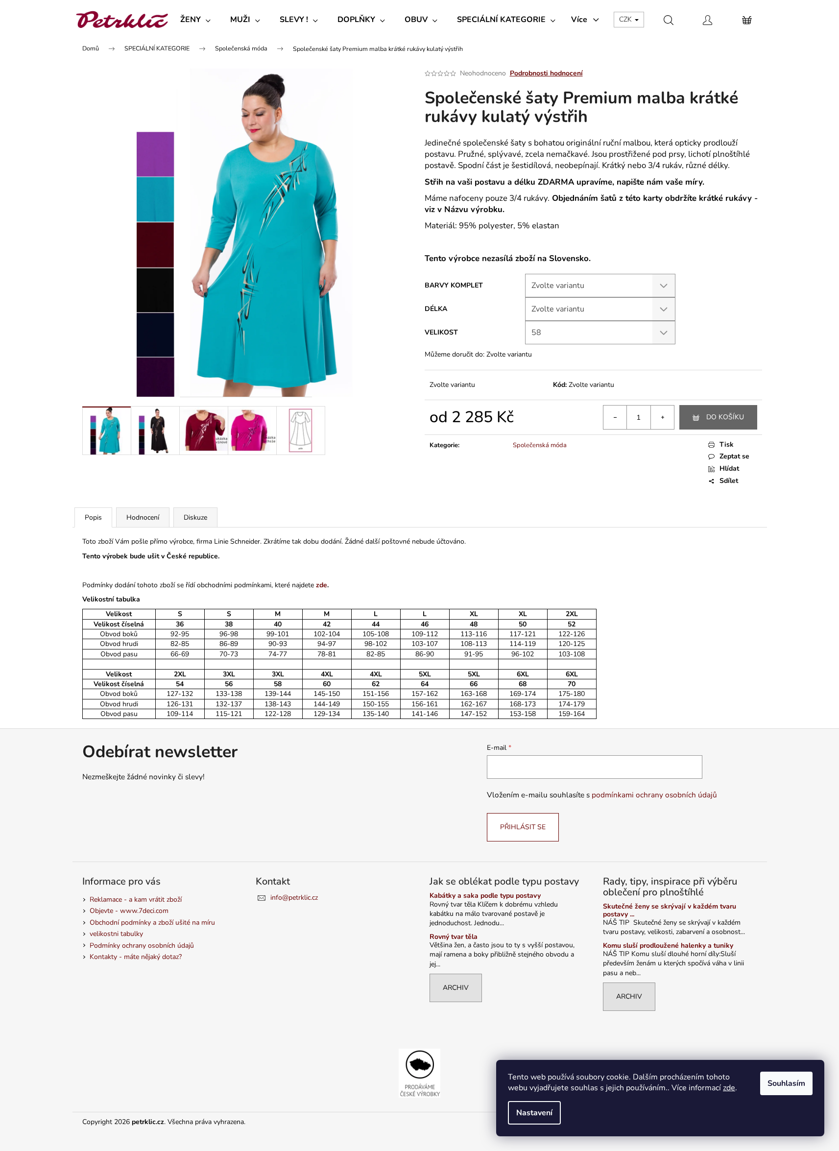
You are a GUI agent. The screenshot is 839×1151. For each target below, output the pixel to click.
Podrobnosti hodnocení (546, 73)
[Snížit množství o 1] (615, 417)
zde (729, 1087)
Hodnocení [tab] (142, 517)
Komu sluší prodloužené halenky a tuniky (668, 945)
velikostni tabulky (116, 933)
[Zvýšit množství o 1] (662, 417)
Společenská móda (540, 445)
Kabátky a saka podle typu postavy (485, 895)
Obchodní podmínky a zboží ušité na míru (152, 922)
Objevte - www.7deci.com (129, 910)
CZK (626, 19)
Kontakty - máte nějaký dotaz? (136, 956)
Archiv (456, 987)
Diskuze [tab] (195, 517)
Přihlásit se (523, 827)
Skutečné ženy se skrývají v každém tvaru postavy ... (669, 910)
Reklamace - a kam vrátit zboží (136, 899)
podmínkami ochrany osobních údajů (654, 795)
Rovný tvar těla (454, 936)
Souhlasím (786, 1083)
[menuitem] (195, 19)
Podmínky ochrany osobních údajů (142, 945)
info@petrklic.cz (294, 897)
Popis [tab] (93, 517)
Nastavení (534, 1112)
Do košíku (725, 417)
